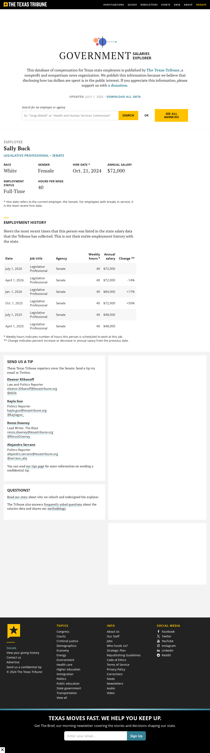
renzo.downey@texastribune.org (30, 432)
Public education (68, 683)
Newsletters (115, 683)
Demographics (66, 646)
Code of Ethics (116, 660)
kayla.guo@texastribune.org (27, 410)
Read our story (17, 497)
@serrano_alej (17, 458)
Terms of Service (118, 665)
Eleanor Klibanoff (20, 379)
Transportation (67, 693)
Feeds (111, 679)
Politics (61, 679)
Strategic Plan (116, 650)
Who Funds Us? (117, 646)
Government (95, 55)
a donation (117, 85)
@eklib (12, 393)
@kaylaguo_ (15, 415)
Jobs (110, 641)
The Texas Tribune (163, 70)
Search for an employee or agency (43, 107)
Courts (61, 636)
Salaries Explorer (142, 55)
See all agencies (171, 115)
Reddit (166, 655)
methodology (57, 508)
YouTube (167, 641)
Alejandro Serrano (21, 445)
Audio (111, 688)
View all (62, 698)
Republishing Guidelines (124, 655)
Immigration (65, 674)
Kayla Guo (15, 401)
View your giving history (23, 653)
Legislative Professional (26, 155)
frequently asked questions (63, 504)
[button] (105, 731)
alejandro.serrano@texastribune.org (32, 454)
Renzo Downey (18, 423)
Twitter (166, 636)
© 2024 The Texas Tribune (24, 672)
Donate (11, 648)
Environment (65, 660)
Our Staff (113, 636)
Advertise (13, 662)
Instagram (169, 646)
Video (110, 693)
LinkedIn (167, 650)
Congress (63, 631)
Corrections (115, 674)
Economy (63, 650)
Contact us (14, 657)
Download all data (124, 97)
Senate (58, 155)
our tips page (35, 466)
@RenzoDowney (18, 436)
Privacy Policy (116, 669)
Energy (61, 655)
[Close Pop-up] (2, 750)
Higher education (68, 669)
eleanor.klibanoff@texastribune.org (32, 388)
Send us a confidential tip (24, 667)
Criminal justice (67, 641)
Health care (64, 665)
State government (69, 688)
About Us (113, 631)
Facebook (168, 631)
